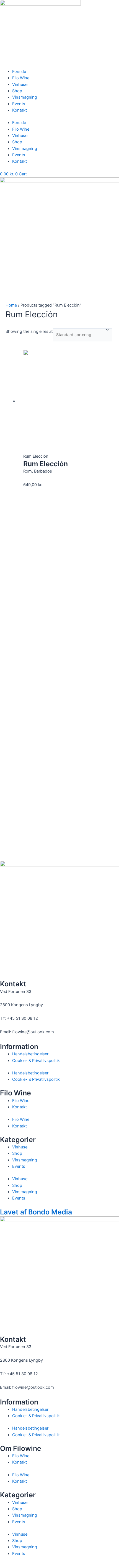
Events (18, 103)
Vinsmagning (24, 97)
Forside (19, 71)
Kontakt (19, 110)
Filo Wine (20, 77)
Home (11, 305)
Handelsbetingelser (30, 1053)
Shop (17, 90)
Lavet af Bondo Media (36, 1212)
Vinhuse (19, 84)
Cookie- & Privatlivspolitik (36, 1060)
